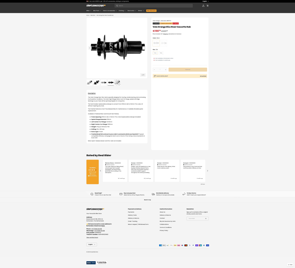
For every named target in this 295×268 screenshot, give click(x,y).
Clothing (121, 11)
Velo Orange (156, 21)
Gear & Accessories (109, 11)
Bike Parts (96, 11)
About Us (162, 212)
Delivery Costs (132, 215)
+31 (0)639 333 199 (96, 229)
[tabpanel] (117, 119)
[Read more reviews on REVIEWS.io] (92, 176)
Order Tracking (132, 221)
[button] (207, 5)
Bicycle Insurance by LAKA (167, 221)
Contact (162, 218)
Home (87, 15)
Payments (131, 212)
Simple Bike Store (94, 252)
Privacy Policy (164, 230)
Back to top (147, 200)
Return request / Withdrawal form (138, 224)
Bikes (87, 11)
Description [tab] (92, 93)
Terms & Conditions (166, 227)
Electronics (131, 11)
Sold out (187, 69)
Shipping (165, 34)
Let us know (203, 76)
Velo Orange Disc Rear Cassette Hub (104, 15)
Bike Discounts (151, 11)
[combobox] (154, 6)
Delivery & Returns (133, 218)
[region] (154, 170)
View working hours (92, 237)
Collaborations (164, 224)
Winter (140, 11)
